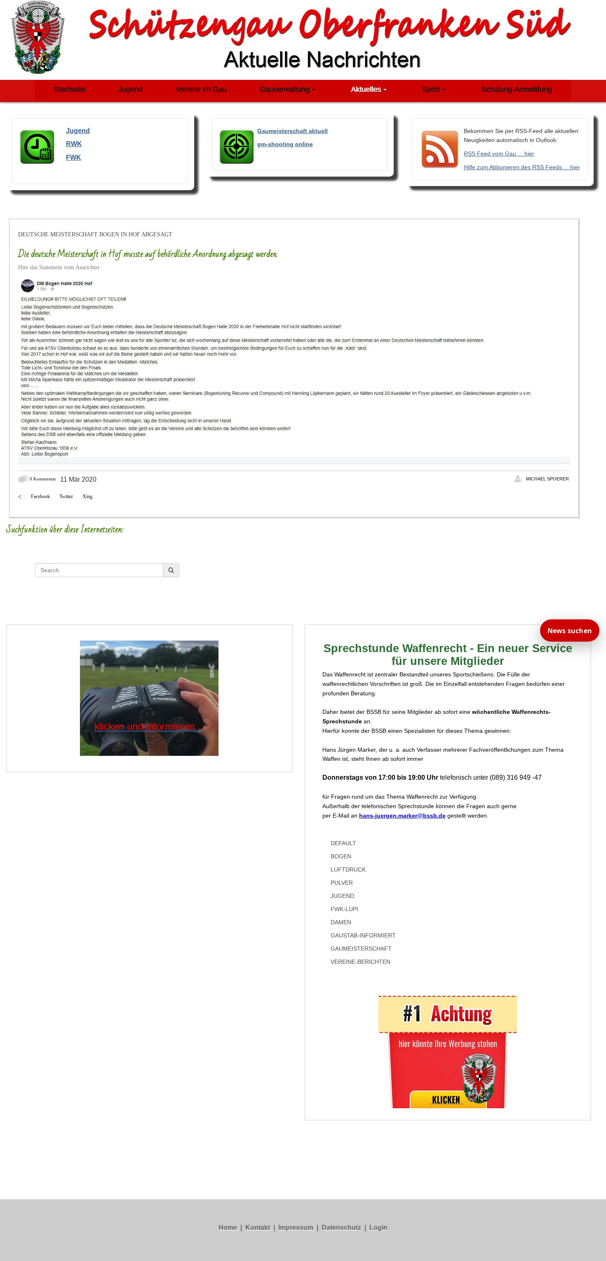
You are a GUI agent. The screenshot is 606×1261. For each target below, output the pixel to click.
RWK (74, 143)
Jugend (342, 896)
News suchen (569, 630)
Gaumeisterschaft (361, 948)
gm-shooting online (285, 144)
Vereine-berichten (360, 961)
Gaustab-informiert (363, 935)
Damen (341, 922)
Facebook (40, 496)
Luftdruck (348, 869)
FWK (73, 157)
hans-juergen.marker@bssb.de (402, 815)
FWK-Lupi (344, 909)
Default (343, 843)
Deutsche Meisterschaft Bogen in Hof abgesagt (95, 234)
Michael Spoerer (547, 478)
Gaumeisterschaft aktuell (292, 131)
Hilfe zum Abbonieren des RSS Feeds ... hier (522, 167)
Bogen (341, 856)
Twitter (66, 496)
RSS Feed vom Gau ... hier (499, 153)
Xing (87, 496)
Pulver (342, 882)
